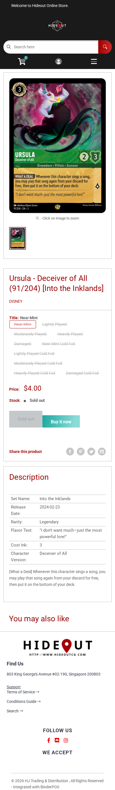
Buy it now (61, 421)
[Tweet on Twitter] (91, 451)
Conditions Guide (22, 701)
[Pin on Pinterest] (81, 451)
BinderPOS (49, 787)
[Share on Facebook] (70, 451)
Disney (15, 301)
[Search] (105, 47)
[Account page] (58, 62)
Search (13, 711)
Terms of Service (21, 692)
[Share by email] (102, 451)
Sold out (26, 419)
